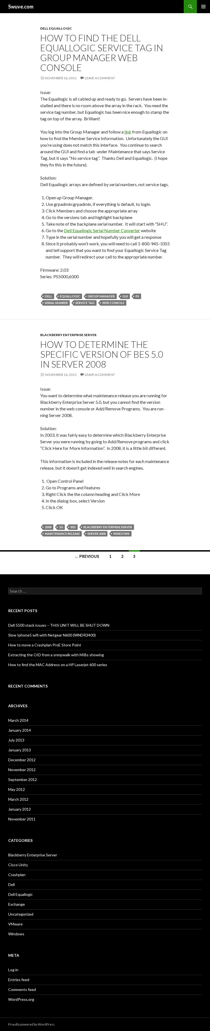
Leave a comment (100, 78)
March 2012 (18, 799)
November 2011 (22, 819)
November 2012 (22, 769)
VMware (15, 924)
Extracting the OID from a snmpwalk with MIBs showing (56, 654)
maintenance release (62, 533)
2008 (48, 527)
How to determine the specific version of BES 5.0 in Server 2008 (101, 354)
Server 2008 (97, 533)
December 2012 (22, 759)
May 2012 (16, 789)
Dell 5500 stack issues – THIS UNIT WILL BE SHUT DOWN (58, 625)
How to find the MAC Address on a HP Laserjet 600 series (57, 664)
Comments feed (22, 989)
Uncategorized (20, 914)
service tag (85, 303)
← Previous (87, 556)
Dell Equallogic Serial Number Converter (102, 230)
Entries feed (18, 979)
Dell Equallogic (56, 28)
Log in (13, 969)
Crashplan (16, 874)
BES (73, 527)
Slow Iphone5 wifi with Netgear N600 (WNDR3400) (52, 635)
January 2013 (19, 750)
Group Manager (101, 296)
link (127, 131)
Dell (48, 296)
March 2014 (18, 720)
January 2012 (19, 809)
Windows (121, 533)
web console (113, 303)
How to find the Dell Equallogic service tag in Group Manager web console (101, 52)
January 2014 (19, 730)
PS (137, 296)
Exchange (16, 904)
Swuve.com (20, 7)
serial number (56, 303)
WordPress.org (21, 999)
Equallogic (70, 296)
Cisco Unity (18, 864)
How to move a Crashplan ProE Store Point (44, 645)
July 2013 (16, 740)
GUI (125, 296)
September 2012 (22, 779)
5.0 (61, 527)
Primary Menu (203, 6)
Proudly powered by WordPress (31, 1024)
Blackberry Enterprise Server (68, 335)
